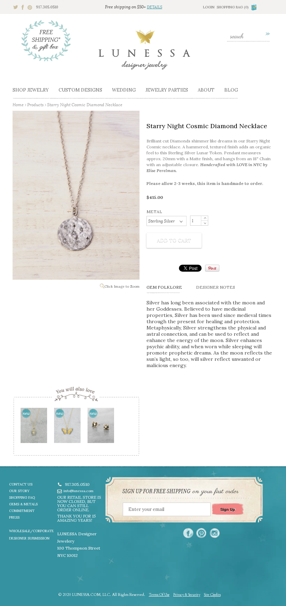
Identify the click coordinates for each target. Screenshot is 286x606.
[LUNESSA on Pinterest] (201, 533)
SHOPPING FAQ (22, 497)
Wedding (124, 90)
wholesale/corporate (31, 531)
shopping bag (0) (232, 7)
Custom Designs (80, 90)
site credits (212, 594)
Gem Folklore (164, 287)
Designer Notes (215, 287)
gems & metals (23, 504)
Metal (154, 211)
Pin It (212, 268)
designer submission (29, 538)
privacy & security (186, 594)
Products (35, 104)
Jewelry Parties (166, 90)
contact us (20, 484)
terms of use (159, 594)
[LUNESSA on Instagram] (214, 533)
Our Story (19, 491)
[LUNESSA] (144, 53)
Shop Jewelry (31, 90)
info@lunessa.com (78, 491)
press (14, 517)
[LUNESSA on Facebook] (188, 533)
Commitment (22, 510)
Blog (231, 90)
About (206, 90)
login (208, 7)
